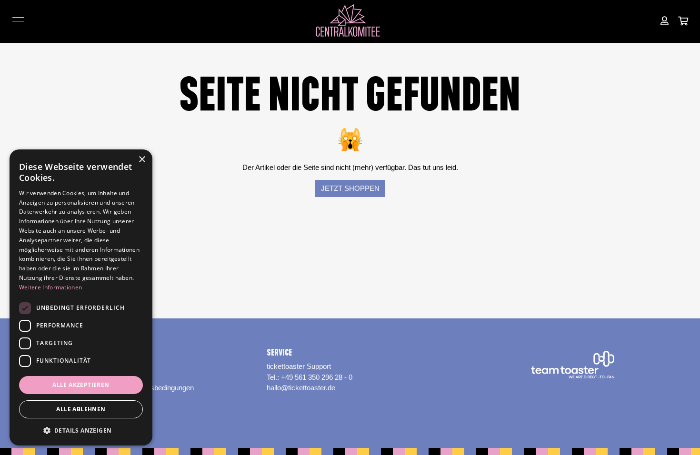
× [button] (141, 159)
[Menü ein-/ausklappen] (18, 21)
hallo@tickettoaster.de (301, 388)
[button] (81, 430)
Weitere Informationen (50, 287)
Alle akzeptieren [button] (80, 385)
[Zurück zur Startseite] (350, 22)
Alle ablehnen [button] (80, 409)
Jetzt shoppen (350, 188)
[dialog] (81, 297)
